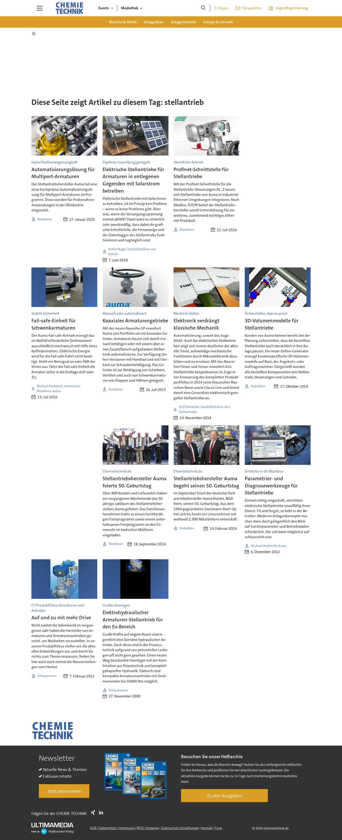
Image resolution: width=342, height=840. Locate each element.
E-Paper (221, 8)
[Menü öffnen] (39, 8)
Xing (94, 812)
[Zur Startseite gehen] (69, 8)
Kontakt (207, 828)
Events (103, 8)
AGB (93, 828)
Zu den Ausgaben (224, 796)
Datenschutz (108, 828)
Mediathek (129, 8)
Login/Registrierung (292, 8)
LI (102, 812)
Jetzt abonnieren (64, 791)
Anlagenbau (153, 22)
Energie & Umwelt (218, 22)
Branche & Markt (123, 22)
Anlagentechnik (183, 22)
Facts (218, 828)
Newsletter (252, 8)
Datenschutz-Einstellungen (180, 828)
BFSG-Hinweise (148, 828)
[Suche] (203, 8)
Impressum (127, 828)
